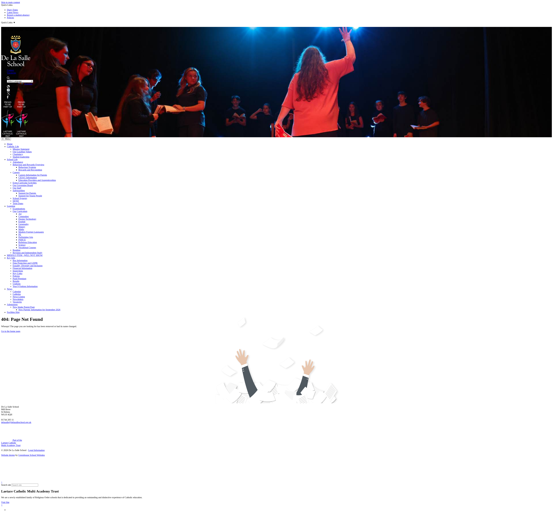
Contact (10, 70)
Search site (6, 485)
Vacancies (11, 73)
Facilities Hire (13, 312)
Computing (23, 216)
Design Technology (27, 219)
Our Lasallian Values (22, 151)
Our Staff (17, 188)
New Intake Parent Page (24, 307)
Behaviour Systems (27, 167)
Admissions (12, 304)
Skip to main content (10, 2)
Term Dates (18, 203)
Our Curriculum (20, 211)
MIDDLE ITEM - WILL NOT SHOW (25, 255)
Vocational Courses (27, 247)
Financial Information (22, 268)
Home (10, 144)
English (21, 221)
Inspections (18, 271)
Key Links (17, 273)
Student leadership (21, 157)
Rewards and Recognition (30, 170)
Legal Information (36, 450)
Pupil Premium (19, 278)
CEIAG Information (27, 177)
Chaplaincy (18, 154)
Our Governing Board (23, 185)
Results (16, 281)
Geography (23, 224)
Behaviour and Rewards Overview (28, 164)
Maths (21, 229)
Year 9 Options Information (25, 286)
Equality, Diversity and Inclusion (27, 265)
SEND (16, 201)
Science (21, 245)
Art (19, 214)
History (21, 227)
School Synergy (20, 198)
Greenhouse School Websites (31, 455)
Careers (16, 172)
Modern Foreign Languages (31, 232)
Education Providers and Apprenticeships (37, 180)
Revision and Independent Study (27, 252)
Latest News (12, 12)
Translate (28, 84)
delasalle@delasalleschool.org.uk (16, 422)
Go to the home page (10, 331)
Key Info (11, 258)
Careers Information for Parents (32, 175)
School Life (12, 159)
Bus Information (20, 260)
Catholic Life (13, 146)
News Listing (19, 297)
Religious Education (27, 242)
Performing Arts (25, 237)
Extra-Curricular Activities (25, 183)
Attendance (18, 162)
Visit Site (5, 502)
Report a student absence (18, 15)
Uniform (16, 284)
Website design (8, 455)
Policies (10, 17)
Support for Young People (30, 196)
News (9, 289)
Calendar (17, 291)
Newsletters (18, 299)
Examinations (19, 208)
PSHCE (22, 240)
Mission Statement (21, 149)
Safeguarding (19, 190)
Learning (11, 206)
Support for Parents (27, 193)
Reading (16, 250)
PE (19, 234)
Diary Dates (12, 10)
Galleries (17, 294)
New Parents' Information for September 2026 (39, 309)
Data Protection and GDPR (25, 263)
